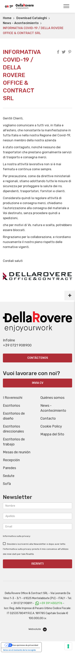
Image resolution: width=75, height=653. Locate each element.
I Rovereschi (12, 398)
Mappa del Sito (52, 434)
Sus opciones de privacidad (25, 645)
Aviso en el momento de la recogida (19, 650)
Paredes (9, 468)
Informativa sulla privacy (16, 536)
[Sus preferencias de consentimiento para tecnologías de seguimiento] (68, 646)
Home (7, 18)
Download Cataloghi (31, 18)
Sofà (7, 484)
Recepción (11, 460)
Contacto (48, 418)
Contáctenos (37, 358)
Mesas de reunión (16, 452)
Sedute (8, 476)
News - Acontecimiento (21, 23)
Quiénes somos (52, 398)
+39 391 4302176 (51, 603)
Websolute (35, 629)
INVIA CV (37, 383)
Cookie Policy (51, 426)
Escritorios (11, 405)
